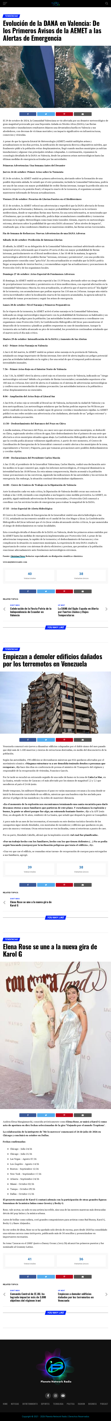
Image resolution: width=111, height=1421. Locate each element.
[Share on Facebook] (27, 114)
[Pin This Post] (64, 114)
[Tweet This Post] (46, 114)
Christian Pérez (18, 556)
